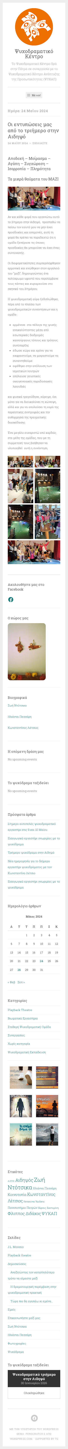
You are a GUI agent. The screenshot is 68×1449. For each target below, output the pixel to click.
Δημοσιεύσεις (17, 1264)
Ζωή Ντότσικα (17, 705)
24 (41, 961)
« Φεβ (11, 982)
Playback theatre (19, 1255)
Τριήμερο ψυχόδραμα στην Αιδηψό (31, 852)
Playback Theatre (20, 1010)
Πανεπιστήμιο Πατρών (22, 1208)
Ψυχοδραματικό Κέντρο (34, 54)
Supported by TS (46, 1438)
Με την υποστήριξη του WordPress (34, 1429)
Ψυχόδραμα (16, 1352)
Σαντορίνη (53, 1207)
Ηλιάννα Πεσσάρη (20, 717)
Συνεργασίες (16, 1035)
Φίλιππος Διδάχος (24, 1213)
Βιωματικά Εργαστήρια (23, 1018)
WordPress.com (21, 1438)
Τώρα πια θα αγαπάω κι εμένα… (31, 1301)
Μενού (36, 95)
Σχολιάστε (39, 143)
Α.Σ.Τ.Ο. (11, 1181)
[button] (21, 1078)
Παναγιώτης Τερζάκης (34, 1201)
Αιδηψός (24, 1180)
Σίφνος (42, 1207)
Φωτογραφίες (17, 1343)
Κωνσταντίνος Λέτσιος (23, 728)
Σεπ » (21, 982)
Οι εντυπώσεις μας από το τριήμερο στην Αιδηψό (33, 130)
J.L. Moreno (16, 1247)
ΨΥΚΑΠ (49, 1213)
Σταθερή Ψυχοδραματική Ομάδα (29, 1027)
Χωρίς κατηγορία (19, 1043)
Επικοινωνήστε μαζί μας (24, 1318)
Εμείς (11, 1309)
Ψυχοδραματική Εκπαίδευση (27, 1052)
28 (19, 970)
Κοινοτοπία (17, 1194)
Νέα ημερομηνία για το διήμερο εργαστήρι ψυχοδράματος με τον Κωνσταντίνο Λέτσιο (30, 867)
